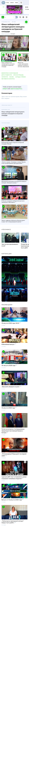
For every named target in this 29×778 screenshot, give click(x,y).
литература (5, 76)
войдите (5, 88)
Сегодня (13, 33)
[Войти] (23, 17)
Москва (12, 76)
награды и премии (20, 76)
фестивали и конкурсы (8, 78)
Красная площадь (18, 74)
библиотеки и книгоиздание (10, 73)
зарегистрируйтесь (16, 88)
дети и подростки (7, 74)
